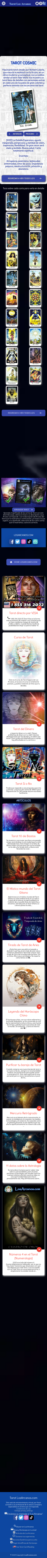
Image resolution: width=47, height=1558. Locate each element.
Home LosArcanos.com (23, 562)
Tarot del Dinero (23, 729)
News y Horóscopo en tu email (23, 1530)
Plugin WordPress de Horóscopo (23, 1543)
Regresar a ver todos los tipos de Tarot (25, 179)
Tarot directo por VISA (23, 613)
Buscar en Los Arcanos (23, 1527)
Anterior (15, 134)
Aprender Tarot (23, 510)
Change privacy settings (23, 1511)
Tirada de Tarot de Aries (23, 945)
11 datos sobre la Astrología (23, 1165)
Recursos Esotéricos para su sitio (23, 1540)
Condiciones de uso (23, 1509)
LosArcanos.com (30, 1555)
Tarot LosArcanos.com (23, 1498)
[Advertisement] (23, 30)
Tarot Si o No (23, 783)
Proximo (32, 134)
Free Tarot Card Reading (25, 1547)
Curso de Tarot (23, 637)
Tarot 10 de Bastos (23, 836)
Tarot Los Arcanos (20, 4)
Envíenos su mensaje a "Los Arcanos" (23, 1513)
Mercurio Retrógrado (23, 1113)
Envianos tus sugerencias (23, 1536)
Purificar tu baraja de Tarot (23, 1065)
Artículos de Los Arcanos (23, 1533)
